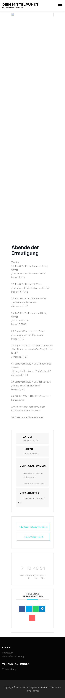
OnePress (45, 687)
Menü (59, 5)
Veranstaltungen (10, 669)
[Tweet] (29, 609)
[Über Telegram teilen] (42, 609)
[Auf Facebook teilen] (22, 609)
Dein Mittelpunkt (20, 4)
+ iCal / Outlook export (33, 537)
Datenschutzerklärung (13, 656)
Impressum (7, 652)
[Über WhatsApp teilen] (35, 609)
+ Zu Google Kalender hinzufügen (33, 527)
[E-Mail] (32, 618)
